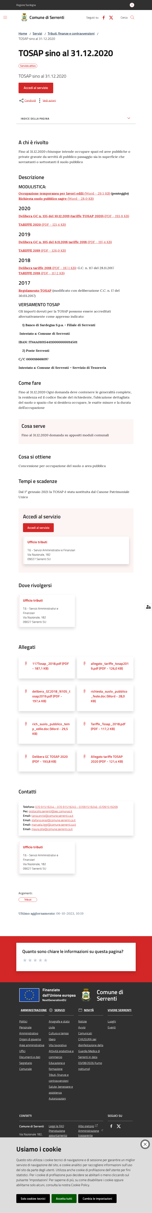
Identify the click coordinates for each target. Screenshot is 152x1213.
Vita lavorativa (58, 1045)
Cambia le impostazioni (97, 1198)
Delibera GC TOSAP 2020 (50, 759)
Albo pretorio (86, 1126)
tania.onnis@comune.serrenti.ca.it (52, 815)
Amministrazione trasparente (88, 1133)
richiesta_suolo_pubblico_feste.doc (109, 696)
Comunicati (85, 1033)
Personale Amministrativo (28, 1030)
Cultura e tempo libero (59, 1036)
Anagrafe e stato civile (59, 1024)
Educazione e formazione (57, 1066)
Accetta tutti (64, 1198)
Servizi (37, 33)
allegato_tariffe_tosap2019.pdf (110, 666)
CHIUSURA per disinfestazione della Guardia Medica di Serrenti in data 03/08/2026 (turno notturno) (90, 1054)
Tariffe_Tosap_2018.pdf (108, 726)
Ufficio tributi (37, 542)
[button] (132, 17)
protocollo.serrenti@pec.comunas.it (50, 811)
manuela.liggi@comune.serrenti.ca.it (54, 824)
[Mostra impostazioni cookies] (148, 606)
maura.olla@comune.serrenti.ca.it (52, 829)
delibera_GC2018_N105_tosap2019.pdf (51, 696)
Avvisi (81, 1027)
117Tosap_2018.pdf (50, 666)
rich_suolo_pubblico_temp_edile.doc (51, 728)
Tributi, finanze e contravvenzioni (71, 33)
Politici (23, 1021)
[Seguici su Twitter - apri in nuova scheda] (109, 17)
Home (23, 33)
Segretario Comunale (25, 1066)
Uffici (22, 1051)
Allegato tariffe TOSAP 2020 (107, 759)
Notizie (82, 1021)
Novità (89, 1010)
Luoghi (112, 1021)
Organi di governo (30, 1039)
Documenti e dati (29, 1057)
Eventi (112, 1027)
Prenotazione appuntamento (58, 1133)
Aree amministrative (31, 1045)
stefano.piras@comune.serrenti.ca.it (54, 820)
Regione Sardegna (26, 5)
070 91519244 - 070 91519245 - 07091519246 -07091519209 (76, 807)
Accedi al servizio (36, 87)
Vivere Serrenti (119, 1010)
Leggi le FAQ (56, 1126)
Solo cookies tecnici (33, 1198)
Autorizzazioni (57, 1098)
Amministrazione (34, 1010)
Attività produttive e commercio (61, 1054)
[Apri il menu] (5, 17)
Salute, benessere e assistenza (61, 1089)
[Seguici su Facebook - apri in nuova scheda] (102, 17)
